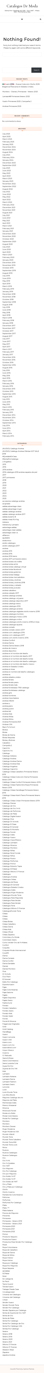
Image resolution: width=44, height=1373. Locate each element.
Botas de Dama (8, 735)
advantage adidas (9, 527)
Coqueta (5, 948)
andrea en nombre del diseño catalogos (18, 672)
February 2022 (8, 205)
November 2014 (8, 418)
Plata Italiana (7, 1210)
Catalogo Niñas (8, 851)
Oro (4, 1158)
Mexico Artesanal (9, 1105)
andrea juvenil (8, 709)
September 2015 (9, 394)
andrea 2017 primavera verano (14, 559)
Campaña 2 (7, 745)
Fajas (4, 987)
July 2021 (6, 215)
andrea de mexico (9, 648)
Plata (4, 1205)
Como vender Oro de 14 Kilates (14, 943)
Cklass (4, 914)
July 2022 (6, 192)
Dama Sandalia (8, 963)
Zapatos (5, 1352)
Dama (4, 956)
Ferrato (5, 1006)
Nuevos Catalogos (9, 1153)
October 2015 (7, 391)
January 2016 (7, 386)
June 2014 (6, 428)
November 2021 (8, 210)
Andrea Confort (8, 640)
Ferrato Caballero (9, 1008)
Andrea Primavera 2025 (11, 106)
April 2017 (6, 347)
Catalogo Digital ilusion (11, 816)
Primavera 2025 (8, 1231)
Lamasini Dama (8, 1079)
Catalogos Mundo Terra (11, 895)
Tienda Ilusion (7, 1287)
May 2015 (6, 404)
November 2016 (8, 360)
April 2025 (6, 136)
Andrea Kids (7, 714)
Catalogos (6, 874)
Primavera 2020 (8, 1226)
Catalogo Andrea (9, 759)
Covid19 (5, 953)
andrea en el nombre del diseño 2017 (17, 656)
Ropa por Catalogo (10, 1263)
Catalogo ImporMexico (11, 840)
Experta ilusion (8, 984)
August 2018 (7, 305)
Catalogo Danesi (9, 803)
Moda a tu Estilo (8, 1113)
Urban (5, 1300)
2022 (4, 491)
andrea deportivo (9, 651)
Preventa (6, 1216)
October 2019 (7, 268)
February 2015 (8, 410)
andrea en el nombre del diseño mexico (18, 664)
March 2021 (7, 226)
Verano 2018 (7, 1334)
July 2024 (6, 155)
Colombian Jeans (9, 940)
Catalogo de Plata (9, 814)
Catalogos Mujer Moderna (12, 893)
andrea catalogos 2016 (11, 606)
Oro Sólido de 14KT (10, 1182)
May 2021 (6, 221)
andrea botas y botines (11, 580)
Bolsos (5, 730)
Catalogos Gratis (8, 890)
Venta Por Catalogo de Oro (13, 1323)
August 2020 (7, 244)
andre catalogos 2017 (11, 546)
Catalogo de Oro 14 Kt (11, 808)
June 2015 (6, 402)
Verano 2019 (7, 1337)
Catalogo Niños (8, 856)
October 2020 (8, 239)
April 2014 (6, 431)
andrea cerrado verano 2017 (13, 630)
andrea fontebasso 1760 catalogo (15, 688)
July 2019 (6, 276)
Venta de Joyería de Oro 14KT (14, 1313)
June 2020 (6, 249)
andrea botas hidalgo (11, 575)
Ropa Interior (7, 1258)
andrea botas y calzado (11, 585)
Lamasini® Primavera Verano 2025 (16, 96)
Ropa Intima (7, 1260)
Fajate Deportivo (9, 998)
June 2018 (6, 310)
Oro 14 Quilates (8, 1163)
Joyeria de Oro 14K (9, 1069)
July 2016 (6, 370)
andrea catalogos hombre (12, 614)
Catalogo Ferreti (8, 832)
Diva (4, 971)
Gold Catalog (7, 1029)
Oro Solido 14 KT (8, 1176)
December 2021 (8, 207)
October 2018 (7, 299)
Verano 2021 (7, 1342)
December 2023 (9, 163)
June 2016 (6, 373)
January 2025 (7, 144)
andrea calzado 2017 (10, 593)
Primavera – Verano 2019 (12, 1221)
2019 (4, 483)
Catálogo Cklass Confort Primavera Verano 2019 (21, 782)
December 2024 (9, 147)
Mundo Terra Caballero (11, 1140)
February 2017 (8, 352)
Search (36, 70)
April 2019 (6, 284)
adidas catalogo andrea (11, 512)
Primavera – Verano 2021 (12, 1224)
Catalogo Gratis (8, 835)
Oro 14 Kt (6, 1161)
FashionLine (7, 1003)
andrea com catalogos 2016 (13, 632)
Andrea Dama (8, 643)
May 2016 (6, 376)
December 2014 (8, 415)
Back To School (8, 727)
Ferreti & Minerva (9, 1021)
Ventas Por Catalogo (10, 1329)
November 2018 (8, 297)
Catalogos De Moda (22, 6)
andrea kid (6, 711)
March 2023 (7, 178)
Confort (5, 945)
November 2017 (8, 328)
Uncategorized (8, 1292)
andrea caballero (9, 590)
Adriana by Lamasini (10, 525)
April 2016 (6, 378)
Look (4, 1090)
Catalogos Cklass (9, 879)
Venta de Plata (8, 1318)
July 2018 (6, 307)
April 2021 (6, 223)
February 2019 (8, 289)
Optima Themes (28, 1369)
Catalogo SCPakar (9, 869)
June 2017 (6, 341)
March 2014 (7, 433)
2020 (4, 485)
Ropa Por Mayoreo (10, 1266)
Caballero (6, 743)
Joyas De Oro (7, 1066)
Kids (4, 1071)
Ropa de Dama (8, 1253)
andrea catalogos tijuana (12, 625)
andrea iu (6, 703)
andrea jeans (7, 706)
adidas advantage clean (11, 506)
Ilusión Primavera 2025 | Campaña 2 (16, 101)
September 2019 (9, 270)
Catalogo (6, 753)
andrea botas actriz (10, 564)
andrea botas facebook (11, 569)
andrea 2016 (7, 554)
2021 (4, 488)
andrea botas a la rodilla (12, 562)
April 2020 (6, 252)
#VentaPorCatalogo (10, 459)
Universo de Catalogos (11, 1295)
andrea (5, 548)
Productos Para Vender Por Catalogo (17, 1242)
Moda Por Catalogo (10, 1118)
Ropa (4, 1245)
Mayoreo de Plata (9, 1100)
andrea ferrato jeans (10, 682)
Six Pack (5, 1281)
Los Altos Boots (8, 1095)
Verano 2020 (7, 1339)
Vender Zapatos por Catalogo (14, 1310)
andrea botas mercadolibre (13, 577)
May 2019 (6, 281)
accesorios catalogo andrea (13, 501)
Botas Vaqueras (8, 737)
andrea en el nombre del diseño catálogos (19, 661)
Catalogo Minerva (9, 845)
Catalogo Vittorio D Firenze (13, 872)
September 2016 (9, 365)
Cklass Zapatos (8, 935)
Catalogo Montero (9, 848)
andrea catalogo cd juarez (12, 598)
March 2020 (7, 255)
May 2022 (6, 197)
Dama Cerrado (8, 958)
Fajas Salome (7, 992)
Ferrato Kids (7, 1013)
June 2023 (6, 171)
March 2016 (7, 381)
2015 (4, 464)
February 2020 (8, 257)
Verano (5, 1331)
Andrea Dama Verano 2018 (13, 646)
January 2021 (7, 231)
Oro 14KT (6, 1166)
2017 (4, 475)
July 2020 (6, 247)
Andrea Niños (7, 719)
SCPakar (5, 1273)
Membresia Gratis (9, 1103)
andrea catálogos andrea (12, 609)
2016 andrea (7, 470)
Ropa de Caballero (10, 1250)
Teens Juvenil (7, 1284)
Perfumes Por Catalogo (11, 1203)
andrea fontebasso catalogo (13, 690)
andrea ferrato (8, 680)
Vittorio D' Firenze (9, 1347)
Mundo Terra (7, 1137)
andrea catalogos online (12, 619)
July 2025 (6, 134)
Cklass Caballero (9, 924)
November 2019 (8, 265)
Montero (6, 1121)
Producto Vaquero (9, 1237)
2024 (4, 496)
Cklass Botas (7, 921)
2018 (4, 480)
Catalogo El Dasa (9, 824)
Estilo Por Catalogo (10, 982)
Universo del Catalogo (11, 1297)
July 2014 (6, 425)
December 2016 (8, 357)
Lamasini (6, 1074)
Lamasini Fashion (9, 1082)
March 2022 (7, 202)
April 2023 (6, 176)
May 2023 (6, 173)
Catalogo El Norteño (10, 829)
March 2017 (7, 349)
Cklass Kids (6, 929)
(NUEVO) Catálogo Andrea (13, 449)
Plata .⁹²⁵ (5, 1208)
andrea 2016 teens (9, 556)
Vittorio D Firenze (9, 1344)
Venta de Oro (7, 1316)
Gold (4, 1027)
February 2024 (8, 157)
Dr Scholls (6, 974)
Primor (5, 1234)
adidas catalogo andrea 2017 (13, 514)
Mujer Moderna (8, 1129)
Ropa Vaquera (8, 1268)
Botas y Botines (8, 740)
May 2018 (6, 313)
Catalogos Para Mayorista (12, 898)
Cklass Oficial (7, 932)
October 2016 (7, 362)
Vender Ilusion (8, 1302)
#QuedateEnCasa (9, 456)
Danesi (5, 966)
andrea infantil (8, 701)
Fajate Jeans (7, 1000)
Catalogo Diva (8, 819)
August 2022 (7, 189)
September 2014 (9, 423)
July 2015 (6, 399)
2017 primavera (8, 477)
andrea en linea (8, 669)
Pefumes (6, 1197)
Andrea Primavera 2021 (11, 722)
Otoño (5, 1189)
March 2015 (7, 407)
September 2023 (9, 165)
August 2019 (7, 273)
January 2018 (7, 323)
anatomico (6, 540)
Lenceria (5, 1087)
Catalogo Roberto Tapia (12, 866)
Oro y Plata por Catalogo (12, 1187)
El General (6, 979)
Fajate (4, 995)
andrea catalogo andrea (12, 596)
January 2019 (7, 291)
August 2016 (7, 368)
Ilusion (5, 1034)
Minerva (5, 1108)
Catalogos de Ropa (10, 882)
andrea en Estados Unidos (12, 667)
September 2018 (9, 302)
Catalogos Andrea (9, 877)
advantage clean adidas (11, 530)
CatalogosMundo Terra (11, 911)
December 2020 (9, 234)
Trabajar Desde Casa (10, 1289)
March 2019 (7, 286)
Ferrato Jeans (7, 1011)
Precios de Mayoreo (10, 1213)
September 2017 (9, 333)
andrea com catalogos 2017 (13, 635)
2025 (4, 498)
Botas (4, 732)
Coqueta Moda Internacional (14, 950)
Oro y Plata (6, 1184)
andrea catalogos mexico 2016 (14, 617)
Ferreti (5, 1019)
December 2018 (8, 294)
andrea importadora (10, 698)
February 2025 (8, 142)
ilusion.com (7, 1042)
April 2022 (6, 199)
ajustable (6, 538)
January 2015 (7, 412)
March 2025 (7, 139)
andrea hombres (9, 696)
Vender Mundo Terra (10, 1305)
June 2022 (6, 194)
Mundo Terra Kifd (9, 1142)
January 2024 (7, 160)
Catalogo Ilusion (8, 837)
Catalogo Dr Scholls (10, 822)
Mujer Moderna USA (10, 1132)
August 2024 (7, 152)
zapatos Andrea (8, 1355)
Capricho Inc (7, 751)
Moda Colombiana (10, 1116)
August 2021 (7, 213)
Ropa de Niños (8, 1255)
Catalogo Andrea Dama (12, 761)
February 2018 (8, 320)
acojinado (6, 504)
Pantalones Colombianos (12, 1195)
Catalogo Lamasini (9, 843)
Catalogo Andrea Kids (11, 764)
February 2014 (8, 436)
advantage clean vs (10, 533)
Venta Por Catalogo (10, 1321)
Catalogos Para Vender (11, 900)
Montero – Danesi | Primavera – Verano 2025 (20, 92)
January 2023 (7, 181)
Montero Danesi (8, 1126)
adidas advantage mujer (12, 509)
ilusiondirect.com (9, 1048)
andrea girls (7, 693)
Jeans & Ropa (7, 1058)
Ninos (4, 1147)
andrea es (6, 674)
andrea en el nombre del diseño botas (17, 659)
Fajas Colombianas (10, 990)
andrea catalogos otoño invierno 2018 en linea (20, 622)
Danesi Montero (8, 969)
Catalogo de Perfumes (11, 811)
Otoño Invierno (8, 1192)
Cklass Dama (7, 927)
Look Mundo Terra (9, 1092)
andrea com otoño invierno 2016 (15, 638)
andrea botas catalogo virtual (14, 567)
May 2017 (6, 344)
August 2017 (7, 336)
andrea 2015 (7, 551)
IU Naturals (7, 1055)
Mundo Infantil (8, 1134)
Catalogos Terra (8, 906)
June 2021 (6, 218)
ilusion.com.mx (8, 1045)
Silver (4, 1276)
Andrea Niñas (7, 717)
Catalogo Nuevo (9, 858)
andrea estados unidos (11, 677)
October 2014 (7, 420)
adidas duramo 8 (9, 517)
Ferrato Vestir (7, 1016)
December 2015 (8, 389)
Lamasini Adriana (9, 1076)
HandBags (6, 1032)
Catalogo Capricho (10, 769)
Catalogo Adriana (9, 756)
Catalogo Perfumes (10, 861)
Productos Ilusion (9, 1239)
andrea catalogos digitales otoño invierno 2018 (21, 611)
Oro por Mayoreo (9, 1174)
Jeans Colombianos (10, 1061)
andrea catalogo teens (11, 604)
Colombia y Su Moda (10, 937)
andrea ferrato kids (9, 685)
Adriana (5, 522)
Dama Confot (7, 961)
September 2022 (9, 186)
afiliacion (6, 535)
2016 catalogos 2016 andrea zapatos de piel (19, 472)
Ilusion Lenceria (8, 1037)
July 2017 (6, 339)
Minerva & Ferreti (9, 1111)
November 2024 (9, 150)
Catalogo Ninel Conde (11, 853)
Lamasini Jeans (8, 1084)
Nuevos (5, 1150)
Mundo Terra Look (9, 1145)
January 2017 (7, 355)
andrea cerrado (8, 627)
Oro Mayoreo (7, 1168)
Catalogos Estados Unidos (12, 887)
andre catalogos (8, 543)
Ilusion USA (7, 1040)
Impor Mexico (8, 1050)
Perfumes (6, 1200)
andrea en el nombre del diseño (15, 653)
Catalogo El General (10, 827)
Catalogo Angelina (9, 766)
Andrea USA (7, 724)
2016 (4, 467)
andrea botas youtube (11, 588)
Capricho (6, 748)
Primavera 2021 (8, 1229)
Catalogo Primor (9, 864)
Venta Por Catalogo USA (12, 1326)
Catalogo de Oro (9, 806)
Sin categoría (7, 1279)
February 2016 (8, 383)
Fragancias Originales (10, 1024)
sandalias (6, 1271)
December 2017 (8, 326)
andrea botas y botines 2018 (13, 582)
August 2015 (7, 397)
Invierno (5, 1053)
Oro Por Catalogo (9, 1171)
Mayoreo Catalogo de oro (12, 1098)
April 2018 (6, 315)
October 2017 (7, 331)
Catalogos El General (10, 885)
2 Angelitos (6, 462)
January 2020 (7, 260)
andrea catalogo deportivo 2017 (15, 601)
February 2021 (8, 228)
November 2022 (9, 184)
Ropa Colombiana (9, 1247)
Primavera (6, 1218)
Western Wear (8, 1350)
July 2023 (6, 168)
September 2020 (9, 241)
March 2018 (7, 318)
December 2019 (8, 263)
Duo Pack (6, 977)
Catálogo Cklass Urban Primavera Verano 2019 (21, 801)
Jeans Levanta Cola (10, 1063)
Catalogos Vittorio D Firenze (13, 908)
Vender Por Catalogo (10, 1308)
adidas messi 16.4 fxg (10, 519)
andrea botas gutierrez (11, 572)
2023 (4, 493)
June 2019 (6, 278)
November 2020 (9, 236)
